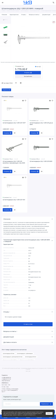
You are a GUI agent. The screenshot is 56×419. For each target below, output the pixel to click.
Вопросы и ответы (34, 14)
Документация (46, 14)
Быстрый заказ (28, 76)
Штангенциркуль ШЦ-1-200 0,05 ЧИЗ (14, 199)
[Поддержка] (53, 2)
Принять (49, 413)
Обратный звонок (6, 380)
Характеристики (14, 14)
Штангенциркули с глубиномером (25, 353)
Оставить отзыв (28, 324)
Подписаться (44, 404)
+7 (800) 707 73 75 (6, 379)
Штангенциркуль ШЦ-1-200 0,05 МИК (41, 161)
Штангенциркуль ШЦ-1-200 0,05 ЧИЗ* (14, 123)
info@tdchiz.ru (5, 382)
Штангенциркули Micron (30, 356)
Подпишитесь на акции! (10, 396)
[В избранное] (16, 83)
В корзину (6, 133)
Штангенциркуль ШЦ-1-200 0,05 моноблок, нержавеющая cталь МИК (14, 162)
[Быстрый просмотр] (14, 133)
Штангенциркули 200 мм (8, 353)
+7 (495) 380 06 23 (6, 377)
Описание (4, 14)
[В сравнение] (21, 83)
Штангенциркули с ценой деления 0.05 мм (12, 356)
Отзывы (23, 14)
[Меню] (2, 2)
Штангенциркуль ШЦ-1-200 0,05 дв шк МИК (41, 123)
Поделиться (6, 89)
